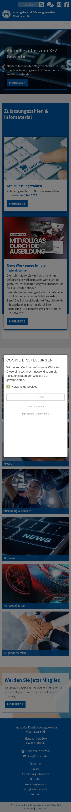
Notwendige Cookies (24, 386)
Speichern (35, 397)
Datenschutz (42, 413)
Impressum (28, 413)
